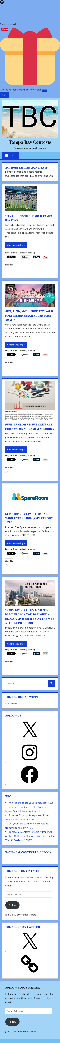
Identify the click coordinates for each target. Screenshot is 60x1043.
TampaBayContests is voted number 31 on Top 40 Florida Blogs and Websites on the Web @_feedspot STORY (30, 836)
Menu (13, 155)
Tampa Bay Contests (30, 142)
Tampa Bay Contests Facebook (28, 852)
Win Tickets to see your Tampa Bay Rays (31, 802)
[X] (30, 740)
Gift (4, 94)
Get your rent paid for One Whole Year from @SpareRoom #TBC (29, 518)
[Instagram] (30, 762)
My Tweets (11, 703)
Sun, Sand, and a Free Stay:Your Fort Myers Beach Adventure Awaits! (29, 315)
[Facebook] (30, 784)
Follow (12, 905)
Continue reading (15, 245)
